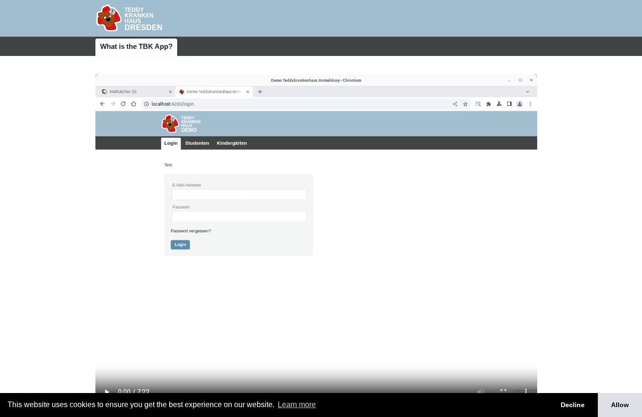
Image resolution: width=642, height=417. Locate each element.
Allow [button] (620, 405)
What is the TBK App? (136, 46)
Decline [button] (573, 405)
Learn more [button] (297, 405)
